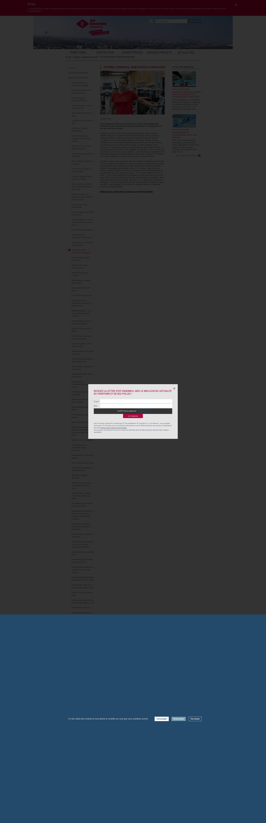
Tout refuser (195, 719)
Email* (96, 401)
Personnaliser (178, 719)
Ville (95, 406)
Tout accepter (161, 719)
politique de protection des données (113, 428)
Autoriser (142, 411)
